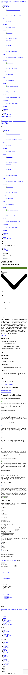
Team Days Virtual (7, 597)
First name (3, 510)
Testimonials (6, 634)
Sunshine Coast (6, 661)
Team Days (6, 596)
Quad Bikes (6, 250)
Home (4, 248)
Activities (5, 5)
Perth (4, 658)
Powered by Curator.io (6, 390)
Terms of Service (13, 560)
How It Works (6, 636)
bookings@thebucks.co (8, 572)
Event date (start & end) (6, 531)
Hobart (5, 660)
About (4, 110)
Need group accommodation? (7, 534)
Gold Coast (6, 645)
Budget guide (4, 525)
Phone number (4, 518)
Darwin (5, 659)
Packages (5, 109)
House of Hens (6, 594)
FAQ (4, 113)
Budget (2, 543)
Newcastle (5, 652)
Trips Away (6, 598)
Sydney (5, 643)
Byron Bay (5, 647)
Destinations (6, 6)
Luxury (2, 551)
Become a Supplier (7, 624)
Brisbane (5, 646)
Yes (3, 535)
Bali (4, 651)
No (3, 537)
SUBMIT (3, 562)
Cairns (4, 649)
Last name (3, 513)
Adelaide (5, 656)
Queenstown (6, 655)
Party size (3, 528)
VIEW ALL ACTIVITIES (7, 384)
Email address (4, 516)
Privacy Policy (4, 560)
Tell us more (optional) (6, 521)
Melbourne (5, 642)
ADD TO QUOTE (5, 335)
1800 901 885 (6, 578)
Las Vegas (5, 664)
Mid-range (3, 547)
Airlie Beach (6, 650)
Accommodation (7, 114)
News (4, 111)
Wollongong (6, 663)
